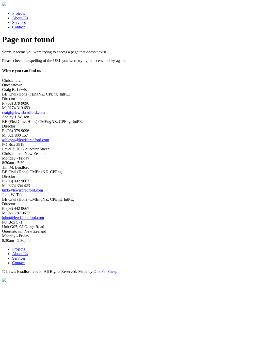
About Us (20, 18)
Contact (18, 27)
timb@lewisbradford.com (22, 190)
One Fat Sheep (105, 271)
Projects (18, 13)
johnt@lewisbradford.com (23, 217)
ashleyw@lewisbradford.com (25, 140)
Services (19, 22)
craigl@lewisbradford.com (23, 112)
